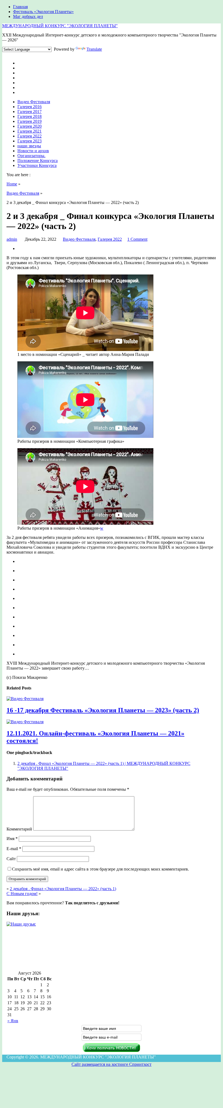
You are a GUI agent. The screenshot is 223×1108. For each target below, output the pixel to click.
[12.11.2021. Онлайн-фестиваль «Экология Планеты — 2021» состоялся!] (25, 721)
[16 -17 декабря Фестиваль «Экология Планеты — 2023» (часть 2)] (25, 698)
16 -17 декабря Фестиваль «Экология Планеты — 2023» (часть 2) (103, 710)
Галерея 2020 (29, 126)
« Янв (12, 1020)
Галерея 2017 (29, 111)
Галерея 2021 (29, 131)
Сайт (11, 858)
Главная (20, 6)
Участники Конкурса (37, 165)
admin (12, 239)
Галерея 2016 (29, 106)
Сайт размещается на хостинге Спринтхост (111, 1064)
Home (12, 184)
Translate (94, 49)
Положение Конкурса (37, 160)
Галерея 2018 (29, 116)
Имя (12, 838)
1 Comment (137, 239)
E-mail (14, 848)
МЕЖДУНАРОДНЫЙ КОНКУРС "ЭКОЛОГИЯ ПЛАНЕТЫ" (60, 25)
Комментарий (19, 829)
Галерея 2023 (29, 141)
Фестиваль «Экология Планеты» (43, 11)
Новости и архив (33, 150)
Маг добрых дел (28, 16)
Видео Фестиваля (33, 101)
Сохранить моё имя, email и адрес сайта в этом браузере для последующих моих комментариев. (100, 869)
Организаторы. (31, 155)
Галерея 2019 (29, 121)
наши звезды (29, 146)
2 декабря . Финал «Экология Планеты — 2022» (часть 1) (63, 888)
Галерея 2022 (29, 136)
